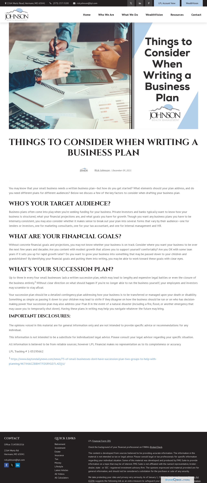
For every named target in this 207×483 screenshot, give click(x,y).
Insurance (59, 455)
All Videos (60, 473)
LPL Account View (166, 3)
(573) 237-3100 (61, 3)
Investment (60, 447)
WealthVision (192, 3)
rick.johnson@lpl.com (87, 3)
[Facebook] (148, 3)
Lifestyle (59, 466)
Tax (56, 459)
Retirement (60, 444)
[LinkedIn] (139, 3)
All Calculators (62, 477)
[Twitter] (131, 3)
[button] (87, 14)
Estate (57, 451)
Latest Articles (61, 470)
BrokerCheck (156, 447)
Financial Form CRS (101, 440)
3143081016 (17, 444)
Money (58, 462)
